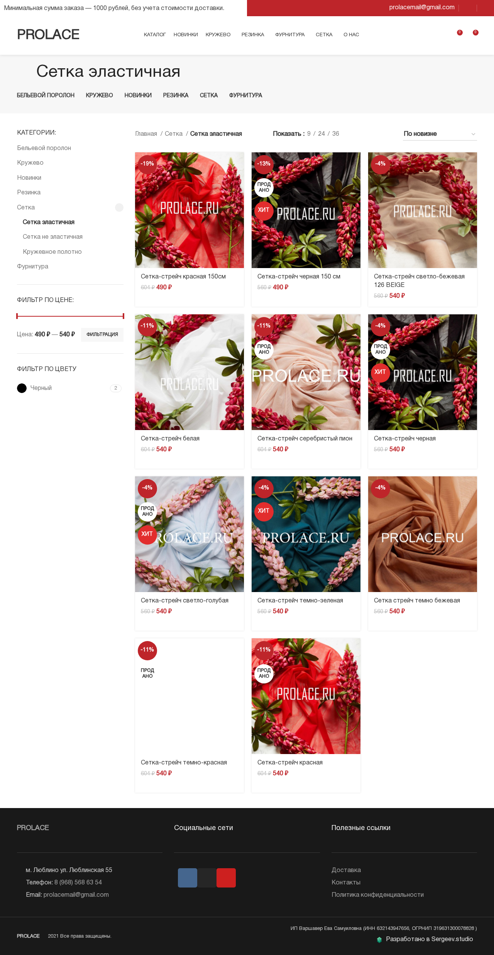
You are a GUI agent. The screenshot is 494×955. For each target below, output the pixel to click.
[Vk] (187, 878)
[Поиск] (429, 35)
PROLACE (48, 35)
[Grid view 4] (386, 134)
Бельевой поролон (44, 148)
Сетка (26, 208)
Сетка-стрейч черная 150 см (298, 277)
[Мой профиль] (442, 35)
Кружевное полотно (52, 252)
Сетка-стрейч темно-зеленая (300, 601)
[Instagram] (207, 878)
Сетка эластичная (48, 222)
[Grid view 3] (372, 134)
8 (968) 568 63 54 (78, 883)
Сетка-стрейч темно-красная (184, 763)
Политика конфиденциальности (378, 895)
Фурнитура (32, 267)
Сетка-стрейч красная (290, 763)
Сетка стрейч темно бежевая (417, 601)
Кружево (30, 163)
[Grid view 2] (358, 134)
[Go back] (26, 72)
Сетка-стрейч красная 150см (183, 277)
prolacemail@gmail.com (76, 895)
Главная (147, 134)
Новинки (29, 178)
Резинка (29, 193)
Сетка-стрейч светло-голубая (184, 601)
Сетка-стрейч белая (170, 439)
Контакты (346, 883)
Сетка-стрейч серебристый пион (304, 439)
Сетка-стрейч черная (405, 439)
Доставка (346, 870)
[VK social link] (468, 8)
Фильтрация (102, 334)
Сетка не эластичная (53, 237)
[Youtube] (226, 878)
